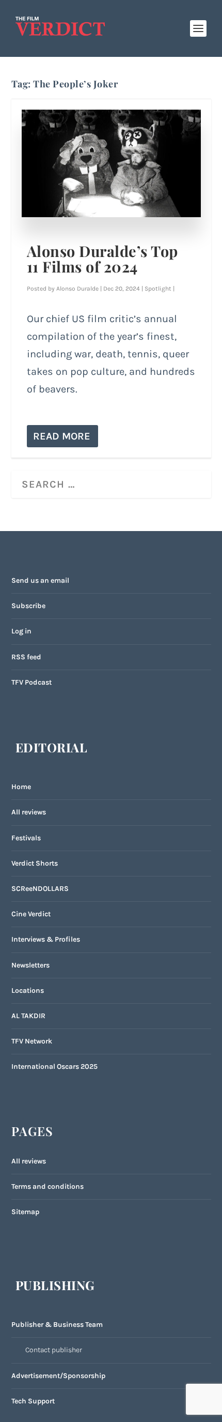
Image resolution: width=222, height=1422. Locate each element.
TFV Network (31, 1041)
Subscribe (28, 605)
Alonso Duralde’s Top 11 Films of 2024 (102, 258)
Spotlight (158, 288)
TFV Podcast (31, 682)
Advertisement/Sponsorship (58, 1375)
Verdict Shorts (34, 863)
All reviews (28, 812)
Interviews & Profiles (45, 939)
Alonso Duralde (77, 288)
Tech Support (33, 1401)
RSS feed (26, 657)
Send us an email (40, 580)
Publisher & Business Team (57, 1324)
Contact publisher (53, 1349)
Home (21, 786)
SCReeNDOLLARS (40, 888)
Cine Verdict (31, 914)
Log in (21, 631)
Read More (61, 436)
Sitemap (25, 1211)
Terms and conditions (47, 1186)
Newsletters (30, 965)
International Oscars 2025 (54, 1066)
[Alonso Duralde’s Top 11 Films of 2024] (111, 163)
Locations (27, 990)
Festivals (26, 838)
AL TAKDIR (28, 1015)
